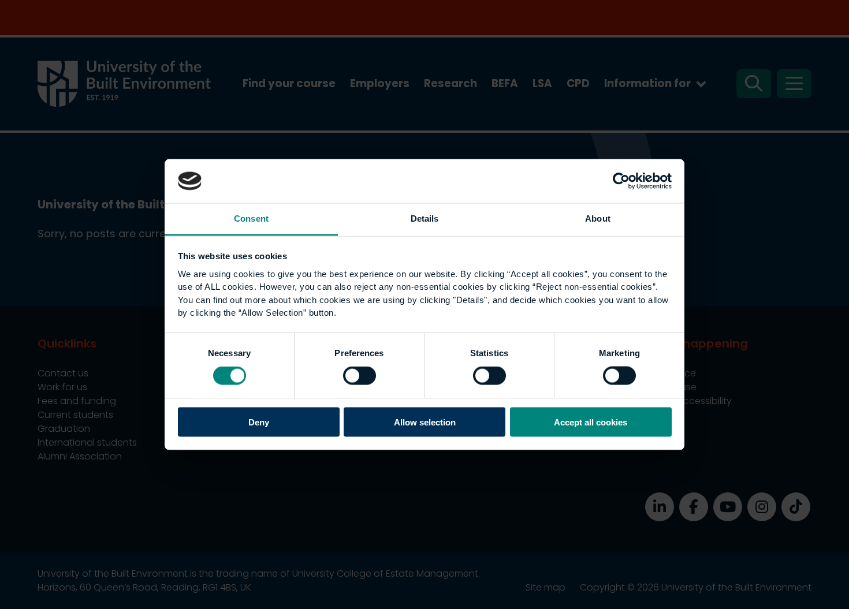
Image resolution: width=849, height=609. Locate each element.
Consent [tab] (251, 218)
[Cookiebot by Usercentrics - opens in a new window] (621, 180)
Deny (258, 422)
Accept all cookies (590, 422)
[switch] (359, 376)
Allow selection (425, 422)
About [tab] (597, 218)
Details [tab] (425, 218)
